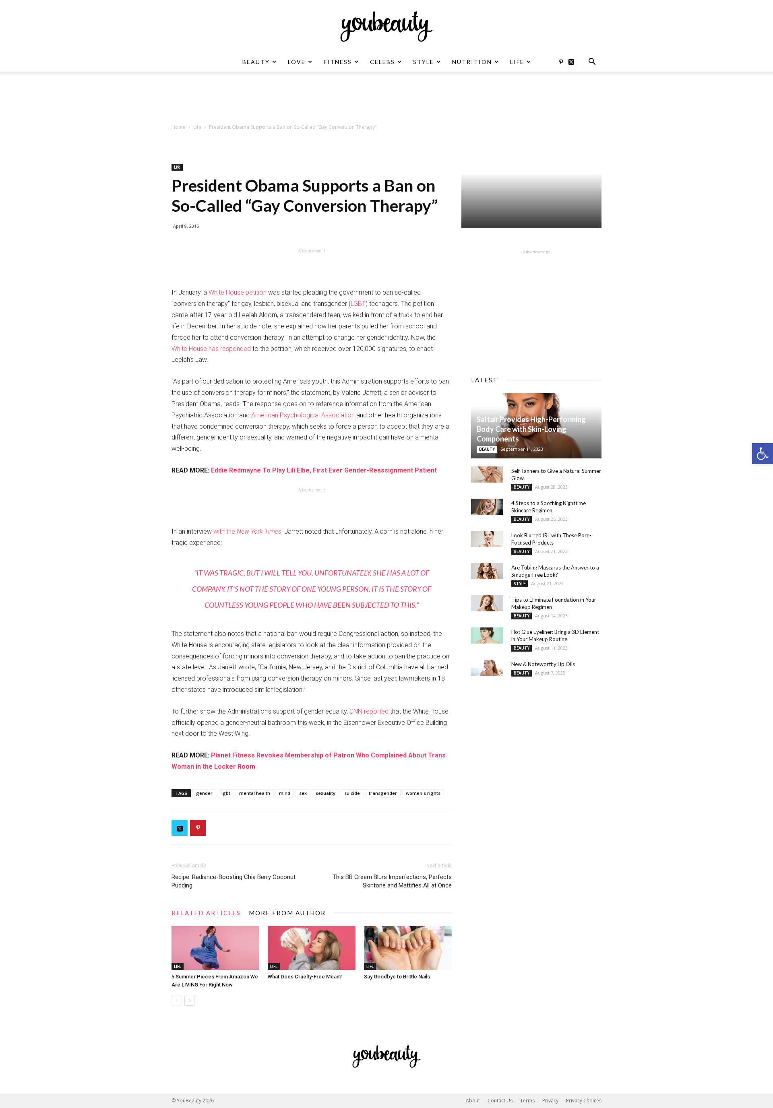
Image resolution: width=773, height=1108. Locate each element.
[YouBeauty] (386, 26)
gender (204, 793)
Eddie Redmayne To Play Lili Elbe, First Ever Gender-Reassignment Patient (324, 470)
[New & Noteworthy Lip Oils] (487, 668)
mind (284, 793)
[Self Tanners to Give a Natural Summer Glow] (487, 474)
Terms (527, 1100)
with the (247, 531)
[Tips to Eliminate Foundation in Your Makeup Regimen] (487, 603)
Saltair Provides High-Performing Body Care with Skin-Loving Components (531, 429)
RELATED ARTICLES (206, 912)
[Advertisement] (386, 99)
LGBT (358, 303)
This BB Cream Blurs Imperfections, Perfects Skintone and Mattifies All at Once (392, 881)
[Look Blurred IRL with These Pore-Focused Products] (487, 539)
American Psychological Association (303, 415)
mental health (254, 793)
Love (297, 61)
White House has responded (211, 349)
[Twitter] (574, 62)
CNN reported (369, 711)
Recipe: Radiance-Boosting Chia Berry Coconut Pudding (234, 881)
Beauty (256, 61)
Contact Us (500, 1100)
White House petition (238, 292)
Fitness (338, 61)
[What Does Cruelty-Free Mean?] (311, 948)
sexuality (325, 793)
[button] (762, 453)
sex (303, 793)
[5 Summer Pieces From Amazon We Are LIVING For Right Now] (215, 948)
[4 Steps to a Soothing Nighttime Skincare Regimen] (487, 507)
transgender (383, 793)
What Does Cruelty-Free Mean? (305, 977)
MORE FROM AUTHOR (287, 912)
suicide (352, 793)
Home (179, 127)
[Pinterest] (561, 62)
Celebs (382, 61)
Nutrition (472, 61)
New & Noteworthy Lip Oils (543, 664)
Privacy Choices (583, 1100)
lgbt (225, 793)
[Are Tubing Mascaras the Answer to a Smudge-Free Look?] (487, 571)
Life (517, 61)
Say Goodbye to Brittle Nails (397, 977)
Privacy (550, 1100)
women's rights (423, 793)
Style (423, 61)
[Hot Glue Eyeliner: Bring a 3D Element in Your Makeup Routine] (487, 635)
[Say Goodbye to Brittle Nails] (408, 948)
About (473, 1100)
